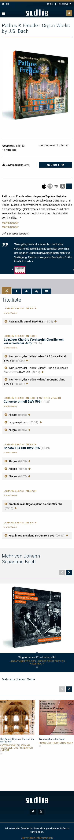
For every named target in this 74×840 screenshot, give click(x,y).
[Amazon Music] (57, 185)
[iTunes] (63, 185)
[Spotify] (50, 185)
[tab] (6, 290)
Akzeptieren (28, 837)
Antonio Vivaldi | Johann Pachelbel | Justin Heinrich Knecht (16, 748)
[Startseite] (37, 12)
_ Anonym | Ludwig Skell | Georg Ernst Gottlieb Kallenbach (37, 662)
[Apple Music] (44, 185)
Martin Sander (10, 222)
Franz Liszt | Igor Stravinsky (56, 743)
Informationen (44, 837)
